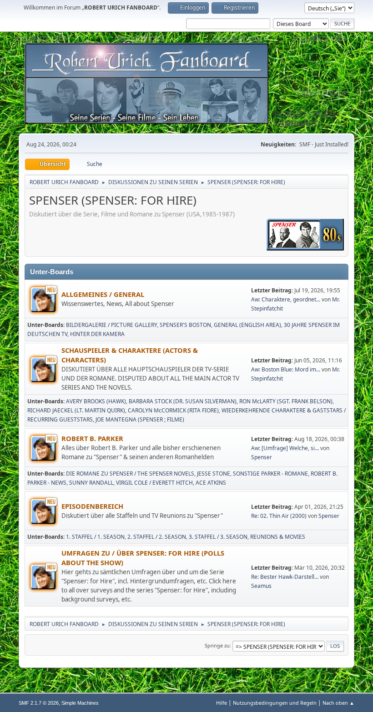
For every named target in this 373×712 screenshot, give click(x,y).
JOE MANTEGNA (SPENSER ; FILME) (140, 419)
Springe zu (217, 645)
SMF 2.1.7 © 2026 (39, 703)
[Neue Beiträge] (43, 300)
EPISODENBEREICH (92, 506)
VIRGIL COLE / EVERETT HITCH (154, 482)
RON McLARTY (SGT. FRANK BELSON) (286, 401)
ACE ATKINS (211, 482)
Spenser (261, 457)
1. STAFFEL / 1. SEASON (95, 537)
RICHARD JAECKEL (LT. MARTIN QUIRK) (76, 410)
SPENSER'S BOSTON (185, 325)
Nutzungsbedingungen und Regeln (275, 702)
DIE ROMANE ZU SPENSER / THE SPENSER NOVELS (130, 473)
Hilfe (221, 702)
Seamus (261, 586)
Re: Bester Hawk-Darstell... (284, 577)
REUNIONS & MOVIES (277, 537)
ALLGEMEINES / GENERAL (102, 294)
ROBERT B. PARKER (92, 438)
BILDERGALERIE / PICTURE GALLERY (111, 325)
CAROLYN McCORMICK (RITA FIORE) (173, 410)
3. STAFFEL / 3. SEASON (218, 537)
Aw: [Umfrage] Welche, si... (285, 448)
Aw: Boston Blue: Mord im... (285, 369)
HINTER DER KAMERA (97, 334)
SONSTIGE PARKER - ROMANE (270, 473)
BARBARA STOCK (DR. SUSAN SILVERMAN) (183, 401)
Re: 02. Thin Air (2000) (279, 516)
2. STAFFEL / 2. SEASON (156, 537)
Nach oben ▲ (338, 702)
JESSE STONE (213, 473)
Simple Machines (80, 703)
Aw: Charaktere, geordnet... (285, 299)
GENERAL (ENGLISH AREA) (247, 325)
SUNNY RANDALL (91, 482)
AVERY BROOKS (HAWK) (96, 401)
